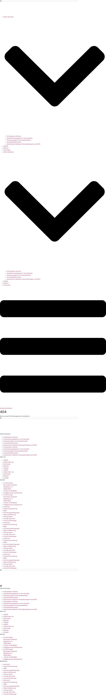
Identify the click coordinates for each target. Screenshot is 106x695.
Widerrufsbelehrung (9, 514)
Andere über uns (8, 462)
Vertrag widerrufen (9, 518)
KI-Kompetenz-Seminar (14, 136)
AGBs (5, 510)
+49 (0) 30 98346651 (10, 491)
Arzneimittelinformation (14, 142)
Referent (6, 148)
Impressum (6, 507)
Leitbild (5, 146)
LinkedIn (6, 468)
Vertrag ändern (8, 516)
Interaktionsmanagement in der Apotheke (20, 138)
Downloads (6, 150)
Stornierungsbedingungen (11, 512)
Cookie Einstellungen (9, 520)
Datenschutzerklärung (10, 509)
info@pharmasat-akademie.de (12, 493)
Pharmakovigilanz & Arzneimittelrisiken (19, 140)
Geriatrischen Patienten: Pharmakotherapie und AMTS (23, 144)
